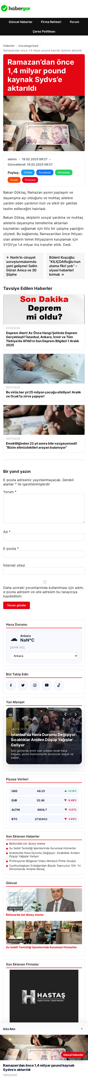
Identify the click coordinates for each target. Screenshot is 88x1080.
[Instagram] (35, 685)
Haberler (9, 45)
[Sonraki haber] (75, 714)
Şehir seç (17, 647)
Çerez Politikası (44, 31)
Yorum (9, 492)
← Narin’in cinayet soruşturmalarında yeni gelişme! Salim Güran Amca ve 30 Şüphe (21, 265)
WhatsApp (64, 172)
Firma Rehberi (51, 22)
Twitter (28, 172)
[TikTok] (59, 685)
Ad (6, 532)
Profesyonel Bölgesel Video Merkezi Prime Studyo (42, 861)
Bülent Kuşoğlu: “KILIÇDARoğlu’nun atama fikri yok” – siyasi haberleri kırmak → (65, 265)
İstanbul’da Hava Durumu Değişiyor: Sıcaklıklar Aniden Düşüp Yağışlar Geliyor (44, 854)
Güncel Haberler (20, 22)
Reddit (14, 179)
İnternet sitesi (14, 565)
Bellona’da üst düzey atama (27, 843)
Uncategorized (28, 45)
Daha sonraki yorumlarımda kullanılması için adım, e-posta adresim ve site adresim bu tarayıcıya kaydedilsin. (43, 591)
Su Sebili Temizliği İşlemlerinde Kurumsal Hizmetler (42, 848)
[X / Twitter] (23, 685)
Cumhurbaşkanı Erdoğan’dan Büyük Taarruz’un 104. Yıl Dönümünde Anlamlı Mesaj (45, 867)
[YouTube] (47, 685)
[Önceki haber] (66, 714)
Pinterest (30, 179)
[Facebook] (11, 685)
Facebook (45, 172)
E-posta (11, 548)
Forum (74, 22)
